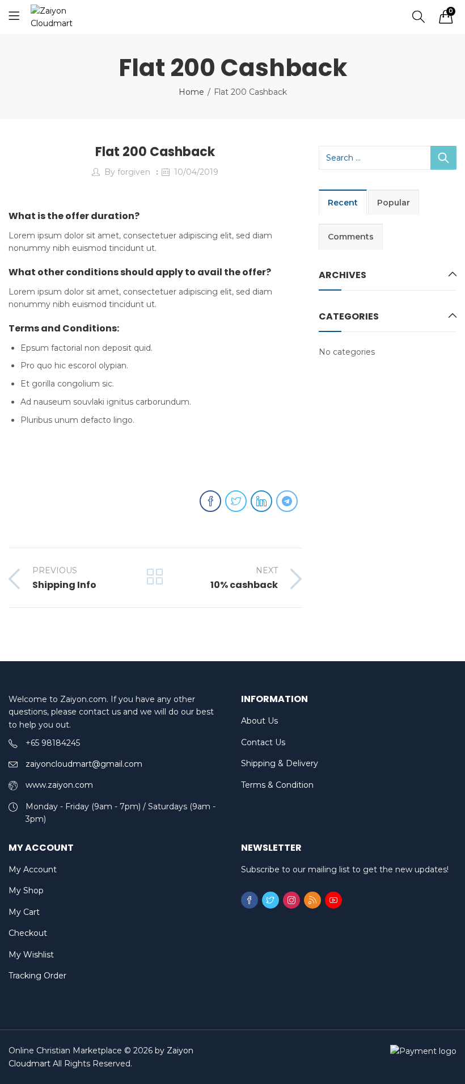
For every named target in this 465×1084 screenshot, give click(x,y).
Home (191, 92)
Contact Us (263, 742)
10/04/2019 (196, 172)
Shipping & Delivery (279, 763)
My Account (33, 869)
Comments (351, 237)
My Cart (24, 912)
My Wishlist (31, 954)
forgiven (133, 172)
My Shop (26, 890)
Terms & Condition (277, 785)
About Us (259, 721)
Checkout (28, 933)
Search (443, 158)
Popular (393, 203)
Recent (343, 203)
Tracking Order (37, 975)
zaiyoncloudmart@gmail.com (84, 764)
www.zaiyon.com (59, 785)
